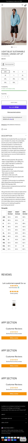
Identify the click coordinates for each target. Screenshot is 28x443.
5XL (5, 82)
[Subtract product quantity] (2, 96)
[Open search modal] (22, 5)
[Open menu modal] (2, 5)
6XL (14, 82)
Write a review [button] (14, 338)
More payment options (14, 112)
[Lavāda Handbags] (14, 5)
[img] (14, 286)
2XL (5, 79)
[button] (13, 308)
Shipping (4, 124)
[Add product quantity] (7, 96)
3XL (14, 79)
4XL (22, 79)
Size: (4, 68)
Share (5, 129)
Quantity (4, 93)
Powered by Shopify (6, 433)
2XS (5, 71)
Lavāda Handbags (14, 430)
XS (14, 71)
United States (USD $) (8, 427)
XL (22, 75)
